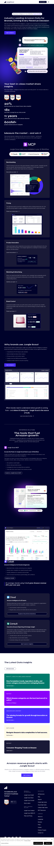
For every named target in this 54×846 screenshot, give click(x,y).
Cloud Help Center (42, 805)
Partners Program (42, 830)
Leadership (40, 819)
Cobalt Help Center (42, 802)
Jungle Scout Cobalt (29, 795)
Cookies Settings (4, 843)
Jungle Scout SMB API (29, 813)
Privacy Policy (27, 840)
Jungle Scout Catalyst (29, 810)
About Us (40, 816)
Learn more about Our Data (27, 416)
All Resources (41, 794)
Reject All (48, 843)
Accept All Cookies (38, 843)
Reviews (40, 822)
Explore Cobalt (9, 578)
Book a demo (27, 803)
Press (39, 824)
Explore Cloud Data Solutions (27, 613)
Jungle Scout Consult (29, 800)
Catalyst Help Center (43, 807)
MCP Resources (42, 810)
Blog (39, 796)
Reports (40, 799)
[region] (27, 841)
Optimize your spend (11, 281)
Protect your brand (11, 311)
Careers (40, 827)
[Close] (51, 839)
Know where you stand (12, 172)
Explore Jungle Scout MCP (13, 473)
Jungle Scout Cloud (28, 797)
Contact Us (40, 832)
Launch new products (12, 252)
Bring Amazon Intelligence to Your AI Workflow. (27, 14)
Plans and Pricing (28, 816)
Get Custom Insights (27, 644)
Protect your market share (12, 211)
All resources (10, 668)
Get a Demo (10, 32)
